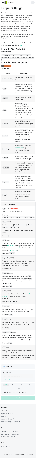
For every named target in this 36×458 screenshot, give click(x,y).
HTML (18, 388)
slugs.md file (16, 248)
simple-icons (19, 148)
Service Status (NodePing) (9, 434)
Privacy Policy (5, 446)
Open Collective (6, 414)
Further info (13, 250)
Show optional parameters (12, 380)
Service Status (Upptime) (9, 431)
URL (6, 385)
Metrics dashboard (7, 437)
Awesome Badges (7, 419)
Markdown (14, 385)
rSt (21, 385)
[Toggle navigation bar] (2, 2)
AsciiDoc (29, 385)
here (20, 45)
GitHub (3, 411)
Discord (3, 416)
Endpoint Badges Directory (9, 422)
